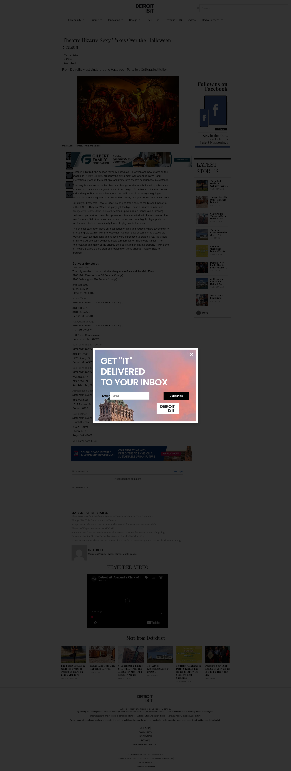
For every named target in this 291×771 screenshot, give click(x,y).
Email (106, 396)
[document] (145, 385)
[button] (191, 354)
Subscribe (176, 395)
